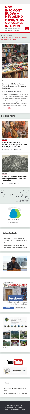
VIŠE (9, 108)
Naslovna (4, 81)
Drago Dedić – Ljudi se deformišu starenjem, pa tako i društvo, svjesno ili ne (15, 144)
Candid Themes (20, 409)
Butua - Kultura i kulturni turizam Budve (15, 393)
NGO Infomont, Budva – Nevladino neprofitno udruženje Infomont (14, 16)
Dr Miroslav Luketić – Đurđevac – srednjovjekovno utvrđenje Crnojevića (15, 178)
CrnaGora (18, 91)
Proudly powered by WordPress (14, 407)
